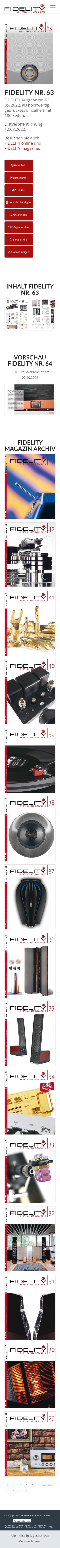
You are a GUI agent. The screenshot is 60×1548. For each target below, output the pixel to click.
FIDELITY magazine (21, 148)
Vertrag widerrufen (22, 1521)
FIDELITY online (18, 143)
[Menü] (51, 7)
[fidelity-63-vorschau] (30, 399)
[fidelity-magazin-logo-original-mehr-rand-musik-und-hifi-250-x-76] (24, 7)
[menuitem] (51, 7)
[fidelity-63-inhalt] (30, 314)
